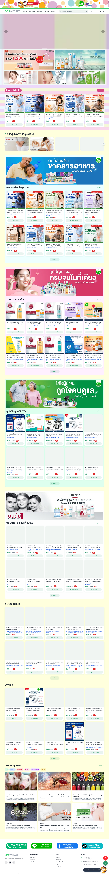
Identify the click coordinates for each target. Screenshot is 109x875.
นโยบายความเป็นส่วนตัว (86, 873)
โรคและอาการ (20, 769)
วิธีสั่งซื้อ (58, 857)
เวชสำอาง (39, 11)
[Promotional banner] (29, 60)
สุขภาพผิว (27, 769)
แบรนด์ (25, 11)
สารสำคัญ (43, 769)
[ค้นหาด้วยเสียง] (105, 863)
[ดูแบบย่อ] (14, 101)
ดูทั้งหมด (100, 90)
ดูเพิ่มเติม (53, 260)
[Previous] (5, 110)
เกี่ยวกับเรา (58, 866)
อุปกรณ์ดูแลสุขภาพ (35, 769)
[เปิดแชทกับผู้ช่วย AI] (104, 869)
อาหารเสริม (32, 11)
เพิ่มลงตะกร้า (27, 124)
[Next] (103, 110)
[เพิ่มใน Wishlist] (14, 98)
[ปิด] (107, 4)
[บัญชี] (103, 11)
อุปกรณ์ (47, 11)
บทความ (53, 11)
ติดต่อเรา (58, 864)
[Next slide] (103, 31)
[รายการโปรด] (97, 11)
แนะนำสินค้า (12, 769)
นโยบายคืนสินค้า (59, 862)
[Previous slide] (6, 31)
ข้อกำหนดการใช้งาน (95, 873)
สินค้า (7, 769)
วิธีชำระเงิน (58, 860)
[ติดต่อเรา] (105, 858)
